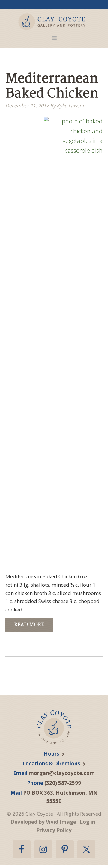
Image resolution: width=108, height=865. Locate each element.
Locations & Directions (51, 763)
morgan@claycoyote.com (62, 773)
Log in (87, 821)
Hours (51, 753)
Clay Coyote (51, 21)
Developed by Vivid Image (43, 821)
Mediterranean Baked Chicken (51, 86)
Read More (29, 624)
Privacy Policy (54, 830)
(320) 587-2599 (62, 782)
